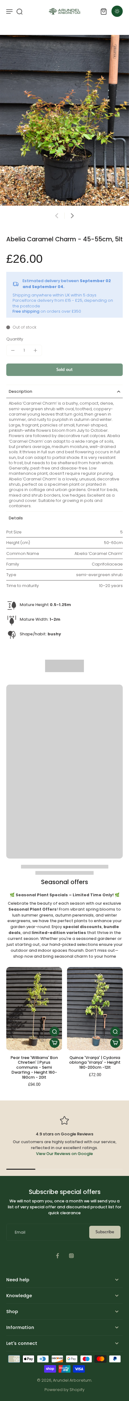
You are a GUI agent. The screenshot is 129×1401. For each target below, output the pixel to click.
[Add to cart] (54, 1043)
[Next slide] (72, 215)
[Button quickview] (54, 1032)
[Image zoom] (64, 120)
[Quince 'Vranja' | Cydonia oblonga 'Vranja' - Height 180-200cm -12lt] (95, 1008)
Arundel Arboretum (72, 1380)
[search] (19, 11)
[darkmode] (117, 11)
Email (20, 1232)
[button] (64, 369)
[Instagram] (71, 1256)
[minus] (13, 350)
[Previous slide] (56, 215)
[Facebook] (57, 1256)
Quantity (14, 339)
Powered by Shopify (64, 1389)
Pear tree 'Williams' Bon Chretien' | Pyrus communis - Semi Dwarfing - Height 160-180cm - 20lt (34, 1067)
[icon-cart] (103, 11)
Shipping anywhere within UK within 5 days (54, 295)
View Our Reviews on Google (64, 1153)
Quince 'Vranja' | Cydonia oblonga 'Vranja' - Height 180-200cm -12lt (95, 1062)
